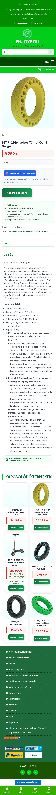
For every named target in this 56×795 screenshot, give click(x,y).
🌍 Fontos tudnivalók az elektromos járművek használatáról (28, 459)
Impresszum (15, 693)
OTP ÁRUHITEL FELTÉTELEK (20, 652)
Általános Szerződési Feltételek (23, 675)
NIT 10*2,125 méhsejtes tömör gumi (16, 512)
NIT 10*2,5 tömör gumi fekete (16, 623)
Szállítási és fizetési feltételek (23, 681)
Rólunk (12, 663)
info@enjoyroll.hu (29, 4)
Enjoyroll (28, 41)
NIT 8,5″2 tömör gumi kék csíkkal (42, 567)
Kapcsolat (13, 722)
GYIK (11, 716)
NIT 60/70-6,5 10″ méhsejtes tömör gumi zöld (42, 623)
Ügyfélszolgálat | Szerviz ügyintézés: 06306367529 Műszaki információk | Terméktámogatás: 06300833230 (30, 14)
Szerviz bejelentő (17, 669)
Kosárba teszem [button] (16, 527)
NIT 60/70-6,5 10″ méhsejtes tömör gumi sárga (42, 512)
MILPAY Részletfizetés (19, 657)
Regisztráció (39, 23)
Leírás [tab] (6, 244)
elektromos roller (11, 262)
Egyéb (14, 231)
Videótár (13, 704)
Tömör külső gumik (41, 231)
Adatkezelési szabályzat (20, 687)
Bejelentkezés (22, 23)
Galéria (12, 710)
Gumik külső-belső (25, 231)
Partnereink (14, 699)
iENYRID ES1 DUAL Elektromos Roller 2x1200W (16, 562)
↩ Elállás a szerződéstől (28, 782)
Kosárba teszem (17, 192)
